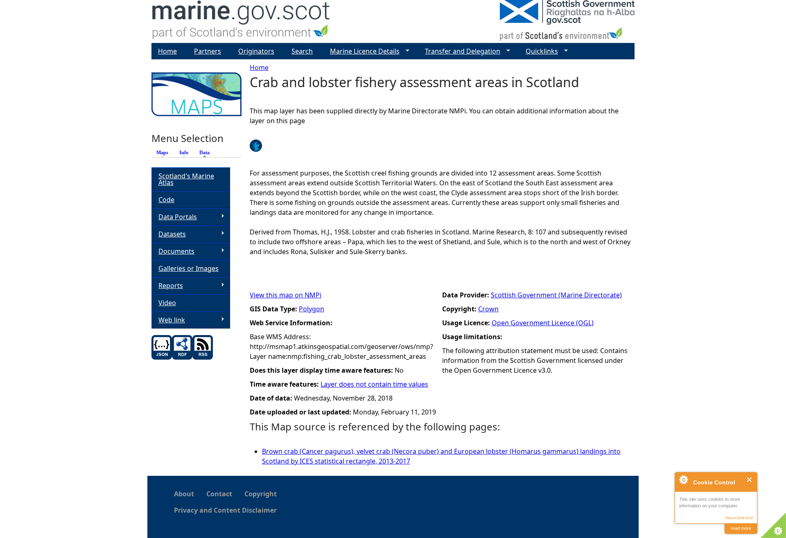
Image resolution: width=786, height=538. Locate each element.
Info (183, 152)
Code (166, 199)
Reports (167, 285)
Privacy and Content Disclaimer (225, 510)
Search (302, 51)
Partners (207, 51)
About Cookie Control (683, 479)
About (184, 493)
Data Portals (174, 217)
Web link (168, 320)
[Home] (241, 21)
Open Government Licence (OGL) (543, 322)
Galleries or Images (188, 268)
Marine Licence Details (361, 51)
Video (167, 302)
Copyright (260, 493)
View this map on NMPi (285, 294)
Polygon (311, 308)
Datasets (168, 234)
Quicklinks (538, 51)
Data (206, 152)
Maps (162, 152)
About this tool (739, 517)
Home (259, 67)
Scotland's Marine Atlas (186, 179)
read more (741, 528)
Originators (256, 51)
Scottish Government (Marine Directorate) (556, 294)
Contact (219, 493)
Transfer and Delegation (459, 51)
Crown (488, 308)
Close (749, 479)
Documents (172, 251)
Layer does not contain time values (374, 384)
